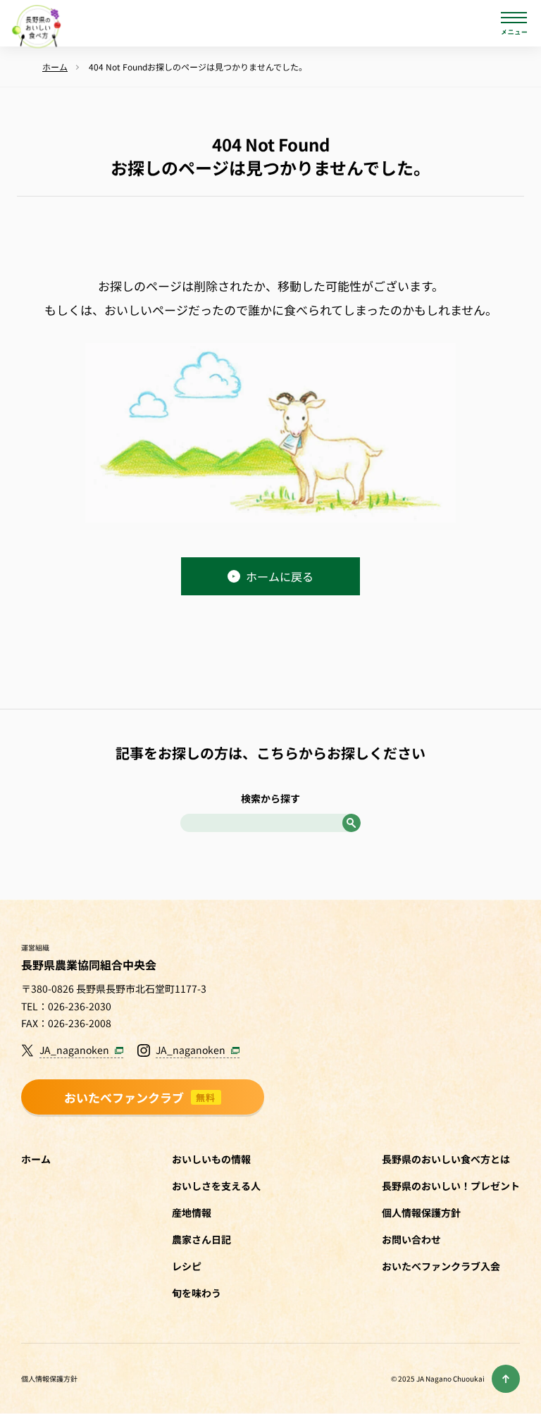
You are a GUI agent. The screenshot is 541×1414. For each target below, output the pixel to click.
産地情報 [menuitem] (191, 1212)
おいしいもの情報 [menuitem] (211, 1159)
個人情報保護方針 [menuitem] (421, 1212)
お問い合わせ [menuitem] (411, 1239)
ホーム (36, 1159)
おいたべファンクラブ (140, 1097)
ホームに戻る (279, 576)
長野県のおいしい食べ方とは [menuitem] (446, 1159)
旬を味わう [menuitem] (196, 1293)
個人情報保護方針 (49, 1378)
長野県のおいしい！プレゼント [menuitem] (451, 1186)
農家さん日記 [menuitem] (201, 1239)
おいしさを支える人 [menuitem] (216, 1186)
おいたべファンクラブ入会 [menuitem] (441, 1266)
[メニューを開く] (514, 23)
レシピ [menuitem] (186, 1266)
